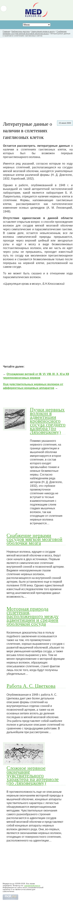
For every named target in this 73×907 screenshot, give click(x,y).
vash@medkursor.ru (32, 885)
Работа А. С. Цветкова (31, 685)
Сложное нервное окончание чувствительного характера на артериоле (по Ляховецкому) (33, 775)
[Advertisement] (36, 76)
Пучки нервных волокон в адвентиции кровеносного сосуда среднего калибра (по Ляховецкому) (48, 420)
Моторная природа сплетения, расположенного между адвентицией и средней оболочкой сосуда (33, 616)
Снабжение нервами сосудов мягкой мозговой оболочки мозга (34, 539)
